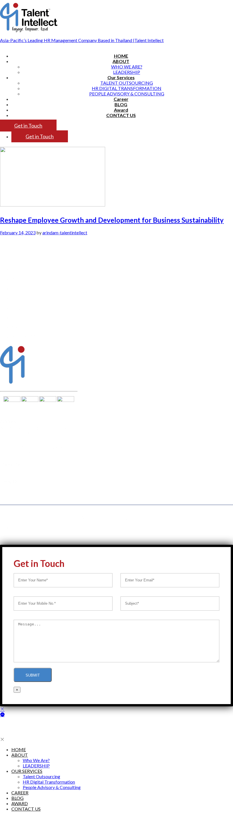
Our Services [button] (121, 77)
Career (121, 99)
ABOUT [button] (121, 61)
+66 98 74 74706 (18, 470)
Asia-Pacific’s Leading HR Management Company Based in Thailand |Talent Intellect (82, 40)
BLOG (121, 104)
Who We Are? (126, 66)
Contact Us (23, 317)
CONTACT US (121, 115)
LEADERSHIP (126, 72)
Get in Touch (28, 125)
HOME (121, 56)
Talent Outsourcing (126, 82)
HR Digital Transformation (126, 88)
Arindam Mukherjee (33, 336)
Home (18, 269)
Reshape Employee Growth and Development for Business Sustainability (112, 220)
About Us (21, 279)
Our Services (25, 288)
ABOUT (19, 754)
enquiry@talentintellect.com (31, 488)
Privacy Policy (133, 517)
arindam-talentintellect (64, 232)
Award (121, 109)
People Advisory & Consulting (126, 93)
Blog (16, 307)
